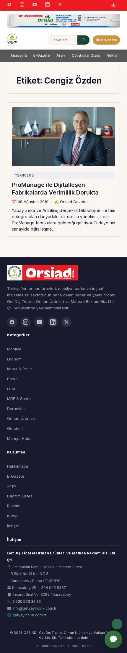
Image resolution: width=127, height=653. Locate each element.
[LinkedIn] (47, 5)
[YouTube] (34, 5)
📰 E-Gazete (106, 40)
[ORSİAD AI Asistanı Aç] (113, 639)
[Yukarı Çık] (117, 624)
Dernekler (16, 408)
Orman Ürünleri (21, 418)
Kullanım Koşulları (50, 646)
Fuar (11, 388)
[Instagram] (22, 5)
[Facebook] (9, 5)
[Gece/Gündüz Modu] (113, 5)
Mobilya (14, 349)
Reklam (113, 55)
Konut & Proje (19, 368)
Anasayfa (18, 55)
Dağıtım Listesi (20, 496)
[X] (60, 5)
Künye (13, 515)
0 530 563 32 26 (26, 601)
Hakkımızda (17, 466)
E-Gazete (41, 55)
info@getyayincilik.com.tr (34, 608)
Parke (12, 378)
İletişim (13, 525)
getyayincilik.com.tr (29, 615)
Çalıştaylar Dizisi (86, 55)
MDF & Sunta (19, 398)
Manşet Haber (20, 438)
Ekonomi (14, 359)
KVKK (86, 646)
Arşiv (60, 55)
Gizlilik (73, 646)
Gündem (15, 428)
